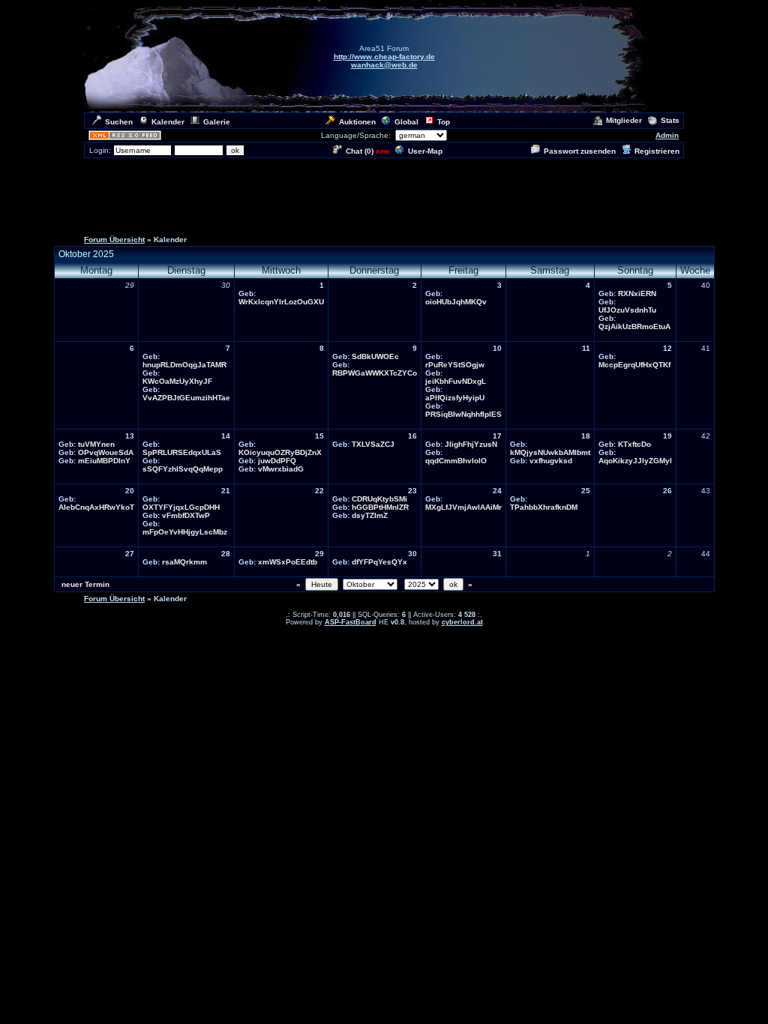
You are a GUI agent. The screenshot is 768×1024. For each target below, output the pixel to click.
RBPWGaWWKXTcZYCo (374, 373)
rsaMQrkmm (184, 562)
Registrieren (657, 151)
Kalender (168, 122)
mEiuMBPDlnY (104, 461)
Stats (670, 120)
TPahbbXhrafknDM (544, 507)
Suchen (119, 122)
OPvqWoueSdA (106, 452)
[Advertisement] (384, 193)
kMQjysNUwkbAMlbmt (550, 452)
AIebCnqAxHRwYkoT (96, 507)
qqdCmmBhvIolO (456, 461)
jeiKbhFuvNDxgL (455, 381)
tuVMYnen (96, 444)
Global (406, 122)
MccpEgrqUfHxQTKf (634, 365)
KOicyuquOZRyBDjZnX (280, 452)
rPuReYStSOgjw (454, 365)
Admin (667, 135)
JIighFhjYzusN (471, 444)
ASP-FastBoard (350, 622)
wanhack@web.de (384, 65)
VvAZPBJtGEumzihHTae (186, 398)
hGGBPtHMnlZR (380, 507)
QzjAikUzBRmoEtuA (634, 326)
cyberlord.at (462, 622)
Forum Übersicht (114, 239)
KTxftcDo (634, 444)
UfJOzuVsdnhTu (627, 310)
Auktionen (357, 122)
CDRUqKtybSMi (379, 499)
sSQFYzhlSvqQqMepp (182, 469)
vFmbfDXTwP (186, 515)
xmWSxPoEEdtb (287, 562)
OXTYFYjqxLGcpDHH (181, 507)
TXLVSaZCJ (373, 444)
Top (443, 122)
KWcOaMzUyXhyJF (177, 381)
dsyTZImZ (370, 515)
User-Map (425, 151)
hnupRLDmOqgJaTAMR (184, 365)
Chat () (360, 151)
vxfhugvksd (551, 461)
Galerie (216, 122)
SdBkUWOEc (375, 356)
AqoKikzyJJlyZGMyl (635, 461)
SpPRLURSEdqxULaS (181, 452)
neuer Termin (86, 584)
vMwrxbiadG (281, 469)
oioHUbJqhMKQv (456, 302)
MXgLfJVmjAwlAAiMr (463, 507)
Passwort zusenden (580, 151)
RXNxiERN (637, 293)
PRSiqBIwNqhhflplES (463, 414)
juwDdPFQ (277, 461)
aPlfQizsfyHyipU (454, 398)
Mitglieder (624, 120)
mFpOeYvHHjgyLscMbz (184, 532)
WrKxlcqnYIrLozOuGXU (281, 302)
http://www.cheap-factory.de (384, 56)
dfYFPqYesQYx (379, 562)
